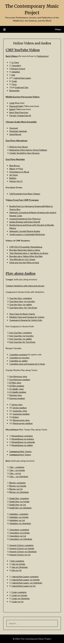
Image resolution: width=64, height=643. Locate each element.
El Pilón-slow (15, 382)
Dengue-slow (15, 395)
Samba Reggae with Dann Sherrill (24, 222)
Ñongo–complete (17, 482)
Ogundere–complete (19, 529)
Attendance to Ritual (19, 172)
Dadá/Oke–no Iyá (17, 504)
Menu (58, 29)
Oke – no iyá (15, 473)
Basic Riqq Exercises (18, 112)
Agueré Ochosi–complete (21, 545)
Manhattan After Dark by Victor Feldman (28, 150)
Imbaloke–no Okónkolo (20, 523)
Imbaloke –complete (18, 514)
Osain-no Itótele (19, 595)
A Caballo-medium (17, 392)
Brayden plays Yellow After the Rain (26, 256)
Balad (11, 109)
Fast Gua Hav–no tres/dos (21, 335)
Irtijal (11, 103)
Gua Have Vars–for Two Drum (23, 307)
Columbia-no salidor (18, 360)
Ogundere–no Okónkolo (20, 539)
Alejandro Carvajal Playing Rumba (24, 231)
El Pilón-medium (16, 385)
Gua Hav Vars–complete (20, 298)
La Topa (15, 62)
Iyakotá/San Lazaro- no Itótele (25, 579)
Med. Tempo (20, 451)
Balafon (12, 178)
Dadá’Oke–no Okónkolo (20, 507)
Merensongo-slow (21, 420)
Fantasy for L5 (15, 181)
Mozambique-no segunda (23, 442)
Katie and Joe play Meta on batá (24, 262)
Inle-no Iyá (16, 570)
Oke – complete (16, 467)
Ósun (14, 84)
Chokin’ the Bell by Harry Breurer (24, 153)
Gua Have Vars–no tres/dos (22, 301)
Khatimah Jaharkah (18, 131)
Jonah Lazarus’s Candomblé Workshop (27, 234)
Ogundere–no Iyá (17, 536)
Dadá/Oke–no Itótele (19, 501)
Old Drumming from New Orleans (24, 193)
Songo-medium (19, 407)
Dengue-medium (17, 398)
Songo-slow (16, 404)
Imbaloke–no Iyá (17, 520)
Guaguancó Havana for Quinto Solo (25, 320)
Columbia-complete (18, 354)
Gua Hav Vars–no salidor (20, 304)
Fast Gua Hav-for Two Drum (22, 342)
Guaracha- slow (20, 411)
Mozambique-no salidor (22, 445)
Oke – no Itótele (17, 470)
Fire (21, 168)
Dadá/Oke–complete (19, 498)
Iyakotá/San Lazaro (22, 78)
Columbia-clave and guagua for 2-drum (27, 364)
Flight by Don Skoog (18, 146)
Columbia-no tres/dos (19, 357)
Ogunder (15, 65)
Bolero (15, 417)
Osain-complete (18, 592)
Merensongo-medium (23, 423)
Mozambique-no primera (22, 439)
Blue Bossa (14, 165)
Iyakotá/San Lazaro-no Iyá (23, 586)
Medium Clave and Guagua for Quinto (26, 317)
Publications (42, 56)
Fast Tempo (20, 454)
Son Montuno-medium (19, 379)
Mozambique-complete (22, 436)
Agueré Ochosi (18, 68)
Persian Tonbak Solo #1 (20, 115)
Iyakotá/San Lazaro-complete (25, 576)
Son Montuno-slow (18, 376)
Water (12, 168)
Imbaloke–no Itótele (18, 517)
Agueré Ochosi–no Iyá (19, 554)
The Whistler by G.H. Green (22, 259)
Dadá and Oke (21, 87)
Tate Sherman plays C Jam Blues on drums (28, 253)
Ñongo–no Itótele (17, 486)
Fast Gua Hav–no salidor (20, 339)
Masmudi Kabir (16, 106)
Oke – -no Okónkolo (18, 476)
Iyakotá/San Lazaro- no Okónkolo (26, 582)
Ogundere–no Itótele (19, 532)
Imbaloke (15, 71)
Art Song (13, 175)
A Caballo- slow (16, 389)
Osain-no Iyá (17, 601)
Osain (14, 81)
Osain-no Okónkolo (20, 598)
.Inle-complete (17, 561)
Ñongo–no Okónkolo (19, 492)
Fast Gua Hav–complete (20, 332)
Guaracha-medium (21, 414)
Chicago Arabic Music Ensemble (21, 121)
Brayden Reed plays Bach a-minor (24, 250)
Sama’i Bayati (15, 134)
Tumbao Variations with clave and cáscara (25, 285)
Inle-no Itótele (18, 564)
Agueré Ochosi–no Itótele (21, 548)
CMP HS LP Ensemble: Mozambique (25, 247)
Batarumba (14, 90)
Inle (13, 75)
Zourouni (13, 128)
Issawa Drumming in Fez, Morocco (25, 218)
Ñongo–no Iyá (15, 489)
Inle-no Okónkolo (19, 567)
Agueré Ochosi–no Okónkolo (23, 551)
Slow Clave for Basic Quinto (22, 314)
